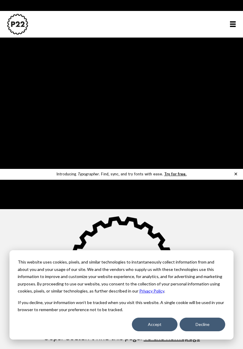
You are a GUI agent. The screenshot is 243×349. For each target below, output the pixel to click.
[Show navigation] (233, 24)
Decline (203, 324)
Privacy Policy (151, 290)
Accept (155, 324)
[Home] (17, 24)
